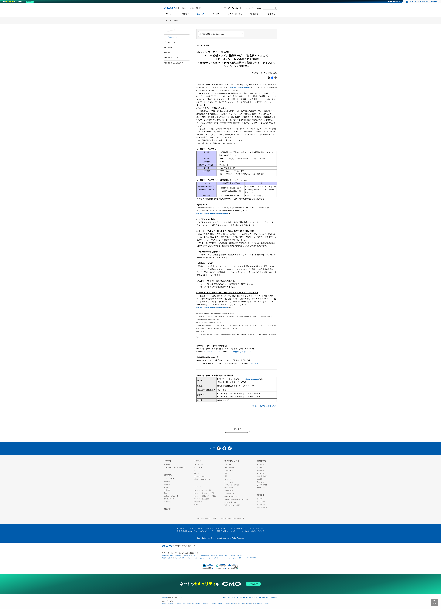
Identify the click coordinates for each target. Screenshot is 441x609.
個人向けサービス (257, 603)
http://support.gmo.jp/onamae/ (241, 351)
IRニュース (168, 47)
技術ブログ (171, 9)
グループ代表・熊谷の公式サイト (205, 518)
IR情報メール (261, 488)
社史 (198, 9)
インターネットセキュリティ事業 (180, 9)
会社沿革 (167, 490)
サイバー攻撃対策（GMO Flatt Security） (219, 558)
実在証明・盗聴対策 (167, 558)
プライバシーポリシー (196, 528)
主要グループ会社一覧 (171, 496)
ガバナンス (228, 479)
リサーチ (226, 603)
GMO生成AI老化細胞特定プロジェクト (236, 499)
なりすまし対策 (237, 558)
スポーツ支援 (229, 490)
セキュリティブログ (214, 9)
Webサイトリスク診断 (217, 555)
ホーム (166, 20)
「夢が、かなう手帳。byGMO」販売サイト (231, 518)
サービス (216, 14)
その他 (196, 504)
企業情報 (185, 14)
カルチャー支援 (229, 493)
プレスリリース (169, 42)
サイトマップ (249, 8)
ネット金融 (241, 603)
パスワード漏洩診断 (203, 555)
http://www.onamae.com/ (240, 87)
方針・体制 (228, 464)
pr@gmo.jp (253, 363)
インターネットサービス (168, 603)
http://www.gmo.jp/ (252, 379)
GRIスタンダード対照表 (232, 485)
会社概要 (167, 481)
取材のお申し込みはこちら (266, 406)
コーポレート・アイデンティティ (174, 467)
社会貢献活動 (229, 488)
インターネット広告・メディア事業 (205, 496)
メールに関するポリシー (235, 528)
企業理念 (167, 464)
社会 (226, 476)
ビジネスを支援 (196, 603)
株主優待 (260, 479)
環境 (226, 473)
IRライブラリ (261, 473)
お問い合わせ (204, 531)
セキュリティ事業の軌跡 (249, 557)
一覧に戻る (236, 429)
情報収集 (233, 603)
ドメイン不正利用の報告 (219, 531)
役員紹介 (167, 487)
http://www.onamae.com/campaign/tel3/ (212, 213)
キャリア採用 (261, 502)
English (258, 8)
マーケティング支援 (217, 603)
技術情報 (168, 509)
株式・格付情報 (262, 476)
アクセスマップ (169, 499)
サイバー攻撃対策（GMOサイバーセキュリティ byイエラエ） (191, 558)
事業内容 (167, 484)
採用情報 (271, 14)
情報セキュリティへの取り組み (215, 528)
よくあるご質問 (262, 485)
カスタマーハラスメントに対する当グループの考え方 (247, 531)
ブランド (169, 14)
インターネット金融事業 (216, 9)
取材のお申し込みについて (174, 63)
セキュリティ (206, 603)
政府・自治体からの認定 (232, 505)
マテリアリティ (229, 467)
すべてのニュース (170, 37)
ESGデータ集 (229, 482)
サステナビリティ (235, 14)
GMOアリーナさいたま (232, 496)
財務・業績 (260, 470)
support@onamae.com (213, 351)
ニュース (200, 14)
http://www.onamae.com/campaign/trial (212, 307)
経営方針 (260, 467)
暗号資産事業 (198, 502)
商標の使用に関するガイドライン (187, 531)
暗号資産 (248, 603)
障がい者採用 (261, 507)
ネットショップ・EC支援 (183, 603)
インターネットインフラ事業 (203, 490)
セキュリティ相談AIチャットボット (234, 555)
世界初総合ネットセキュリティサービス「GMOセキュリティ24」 (179, 555)
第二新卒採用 (172, 9)
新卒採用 (260, 499)
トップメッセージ (169, 478)
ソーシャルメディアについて (255, 528)
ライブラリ (167, 502)
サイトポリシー (182, 528)
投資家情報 (255, 14)
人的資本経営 (229, 470)
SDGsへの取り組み (230, 502)
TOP (434, 604)
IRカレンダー (261, 482)
